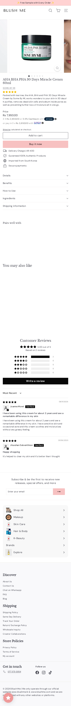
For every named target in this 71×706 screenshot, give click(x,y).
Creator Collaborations (14, 634)
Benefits (7, 183)
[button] (10, 92)
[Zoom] (57, 68)
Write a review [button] (35, 381)
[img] (10, 402)
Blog (5, 598)
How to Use (9, 190)
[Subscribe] (59, 491)
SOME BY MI (9, 88)
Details (6, 175)
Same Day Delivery (12, 616)
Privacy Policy (10, 647)
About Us (7, 581)
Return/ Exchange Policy (15, 625)
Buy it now (35, 144)
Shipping (7, 129)
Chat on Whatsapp (12, 590)
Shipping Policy (10, 612)
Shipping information (14, 205)
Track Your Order (11, 621)
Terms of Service (11, 651)
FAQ (5, 594)
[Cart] (58, 10)
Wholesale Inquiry (12, 629)
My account (8, 656)
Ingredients (9, 198)
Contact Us (8, 586)
